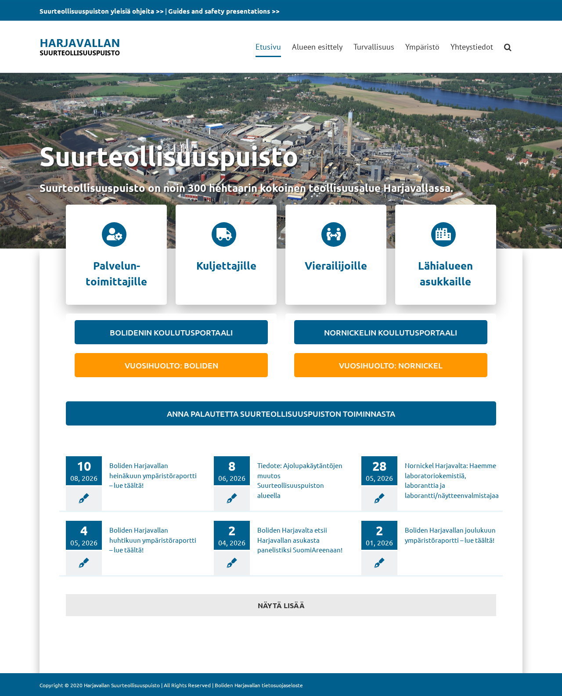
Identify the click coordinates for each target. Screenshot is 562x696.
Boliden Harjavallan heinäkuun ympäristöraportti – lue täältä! (153, 475)
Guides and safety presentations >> (224, 11)
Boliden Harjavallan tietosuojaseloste (259, 685)
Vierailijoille (336, 265)
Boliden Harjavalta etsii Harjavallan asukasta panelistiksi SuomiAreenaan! (299, 540)
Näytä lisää (281, 605)
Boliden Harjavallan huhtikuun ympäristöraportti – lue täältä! (152, 540)
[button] (508, 46)
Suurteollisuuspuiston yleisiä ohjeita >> (102, 11)
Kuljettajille (226, 265)
